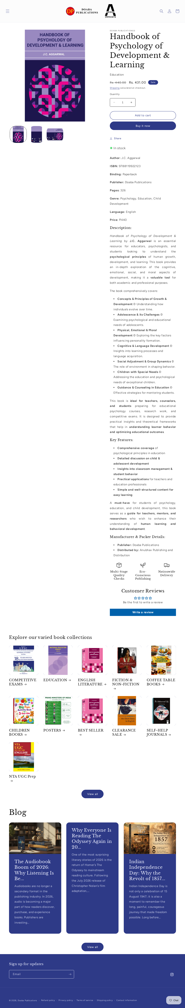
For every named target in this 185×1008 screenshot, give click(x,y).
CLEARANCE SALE (124, 732)
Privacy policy (66, 1000)
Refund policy (48, 1000)
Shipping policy (105, 1000)
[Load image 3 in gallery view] (55, 134)
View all (92, 794)
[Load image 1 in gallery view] (18, 134)
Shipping (115, 88)
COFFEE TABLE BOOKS (161, 682)
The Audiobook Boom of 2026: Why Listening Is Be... (34, 870)
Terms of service (85, 1000)
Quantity (115, 94)
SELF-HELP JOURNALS (157, 732)
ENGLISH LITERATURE (90, 682)
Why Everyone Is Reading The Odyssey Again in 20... (92, 839)
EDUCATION (55, 680)
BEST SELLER (91, 730)
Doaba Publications (27, 1000)
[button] (8, 11)
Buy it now (143, 125)
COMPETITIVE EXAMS (22, 682)
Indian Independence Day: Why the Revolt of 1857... (147, 870)
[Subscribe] (70, 974)
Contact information (126, 1000)
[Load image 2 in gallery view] (36, 134)
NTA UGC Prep (22, 777)
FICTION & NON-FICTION (125, 682)
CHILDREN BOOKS (19, 732)
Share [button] (117, 138)
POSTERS (52, 730)
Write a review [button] (142, 612)
